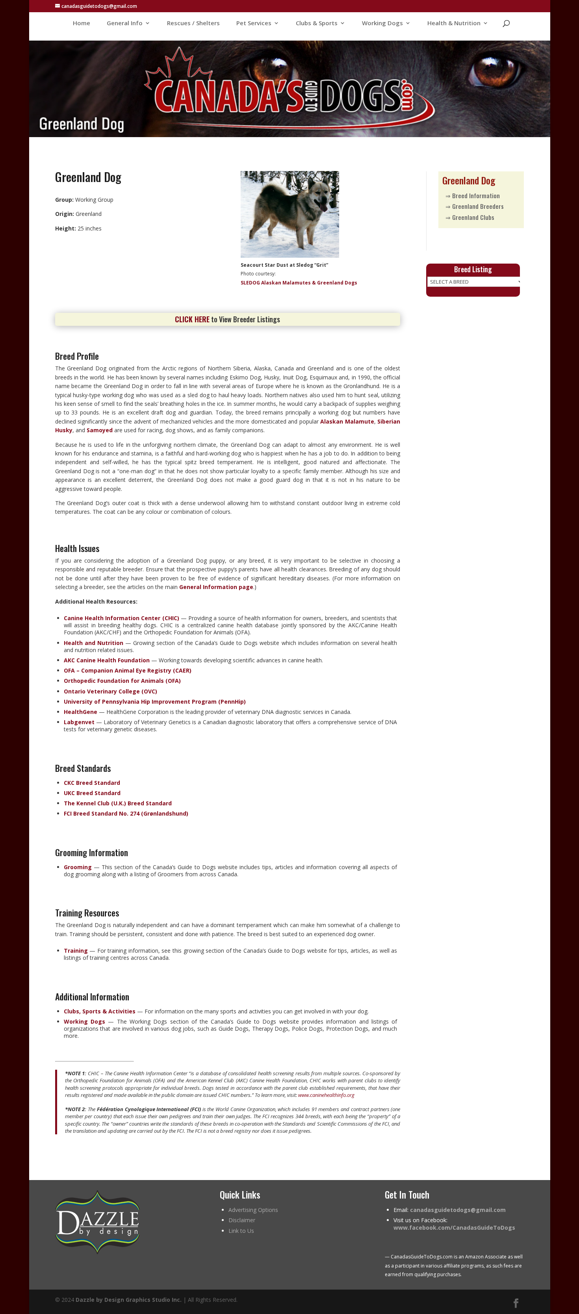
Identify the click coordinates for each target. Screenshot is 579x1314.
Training (76, 950)
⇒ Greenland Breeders (474, 206)
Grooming (78, 867)
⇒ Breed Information (472, 195)
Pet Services (253, 23)
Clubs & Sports (317, 23)
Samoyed (100, 430)
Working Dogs (382, 23)
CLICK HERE (192, 319)
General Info (125, 23)
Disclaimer (241, 1220)
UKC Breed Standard (92, 793)
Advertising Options (253, 1210)
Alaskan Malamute (347, 421)
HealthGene (80, 712)
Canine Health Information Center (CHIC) (121, 618)
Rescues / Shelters (193, 23)
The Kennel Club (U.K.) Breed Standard (118, 803)
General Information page (216, 587)
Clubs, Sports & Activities (99, 1011)
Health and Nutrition (93, 643)
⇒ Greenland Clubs (469, 217)
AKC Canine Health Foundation (107, 660)
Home (81, 23)
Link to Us (241, 1230)
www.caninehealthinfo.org (326, 1094)
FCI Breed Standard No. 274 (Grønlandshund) (126, 813)
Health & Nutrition (454, 23)
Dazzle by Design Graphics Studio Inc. (129, 1299)
